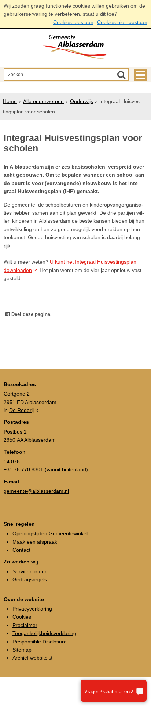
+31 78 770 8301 (23, 469)
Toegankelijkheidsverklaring (44, 633)
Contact (21, 550)
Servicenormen (30, 571)
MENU (140, 75)
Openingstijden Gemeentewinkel (50, 533)
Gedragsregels (29, 579)
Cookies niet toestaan (122, 22)
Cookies (21, 617)
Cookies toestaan (73, 22)
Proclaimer (24, 625)
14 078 (12, 461)
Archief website (30, 658)
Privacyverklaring (32, 609)
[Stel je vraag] (114, 691)
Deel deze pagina (30, 314)
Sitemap (22, 650)
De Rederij (21, 410)
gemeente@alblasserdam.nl (36, 491)
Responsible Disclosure (39, 642)
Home (10, 101)
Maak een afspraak (34, 542)
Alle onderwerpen (43, 101)
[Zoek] (121, 74)
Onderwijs (81, 101)
